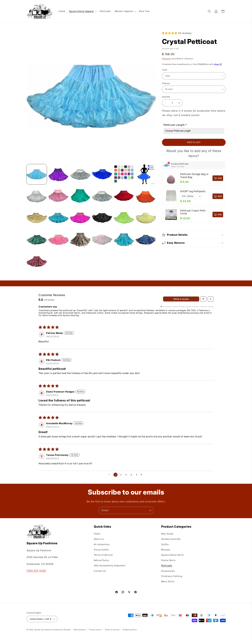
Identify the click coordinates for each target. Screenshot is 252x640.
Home (97, 533)
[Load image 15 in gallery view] (80, 218)
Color (164, 70)
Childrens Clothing (171, 576)
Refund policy (80, 630)
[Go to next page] (142, 475)
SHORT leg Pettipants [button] (192, 191)
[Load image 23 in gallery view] (124, 240)
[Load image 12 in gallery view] (146, 196)
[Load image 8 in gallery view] (58, 196)
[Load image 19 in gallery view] (37, 240)
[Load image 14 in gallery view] (58, 218)
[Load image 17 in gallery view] (124, 218)
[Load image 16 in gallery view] (102, 218)
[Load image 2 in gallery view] (58, 174)
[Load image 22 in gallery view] (102, 240)
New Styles (167, 533)
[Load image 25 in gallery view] (37, 261)
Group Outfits (101, 549)
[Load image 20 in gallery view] (58, 240)
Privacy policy (95, 630)
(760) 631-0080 (36, 570)
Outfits (165, 544)
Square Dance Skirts (172, 555)
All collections (102, 544)
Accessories (168, 571)
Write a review (181, 299)
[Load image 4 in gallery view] (102, 174)
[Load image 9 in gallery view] (80, 196)
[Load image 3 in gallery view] (80, 174)
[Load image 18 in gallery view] (146, 218)
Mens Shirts (167, 581)
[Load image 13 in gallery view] (37, 218)
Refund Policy (101, 560)
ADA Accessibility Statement (109, 565)
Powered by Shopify (61, 630)
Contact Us (100, 571)
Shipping (166, 58)
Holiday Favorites (171, 539)
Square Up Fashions (43, 630)
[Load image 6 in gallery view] (146, 174)
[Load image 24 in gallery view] (146, 240)
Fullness (166, 83)
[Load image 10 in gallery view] (102, 196)
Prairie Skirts (168, 560)
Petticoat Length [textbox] (175, 125)
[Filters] (203, 299)
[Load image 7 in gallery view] (37, 196)
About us (99, 539)
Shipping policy (129, 630)
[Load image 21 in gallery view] (80, 240)
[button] (82, 11)
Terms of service (112, 630)
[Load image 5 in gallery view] (124, 174)
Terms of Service (103, 555)
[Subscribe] (150, 510)
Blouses (165, 549)
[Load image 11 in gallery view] (124, 196)
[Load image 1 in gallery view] (37, 174)
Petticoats (166, 565)
